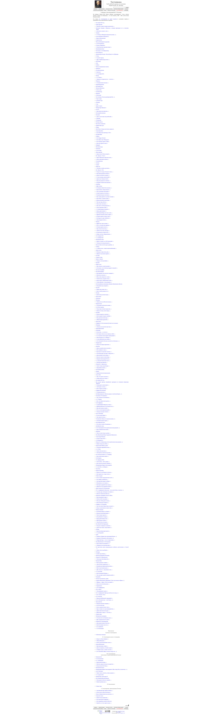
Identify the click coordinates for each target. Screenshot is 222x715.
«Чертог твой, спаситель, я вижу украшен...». (105, 673)
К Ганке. (98, 255)
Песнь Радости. (99, 52)
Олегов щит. (98, 95)
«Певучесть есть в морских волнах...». (104, 486)
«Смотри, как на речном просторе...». (104, 326)
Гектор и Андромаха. (100, 45)
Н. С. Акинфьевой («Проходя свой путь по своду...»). (107, 592)
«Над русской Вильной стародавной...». (104, 598)
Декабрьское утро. (100, 426)
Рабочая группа (109, 707)
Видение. (98, 93)
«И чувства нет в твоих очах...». (103, 232)
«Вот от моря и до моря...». (102, 388)
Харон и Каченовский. (101, 38)
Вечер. (97, 75)
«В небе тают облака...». (101, 553)
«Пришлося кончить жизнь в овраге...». (104, 214)
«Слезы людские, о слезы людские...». (104, 282)
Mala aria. (98, 166)
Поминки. (98, 325)
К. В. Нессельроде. (100, 307)
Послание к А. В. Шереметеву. (102, 50)
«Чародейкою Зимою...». (101, 367)
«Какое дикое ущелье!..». (101, 211)
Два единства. (99, 601)
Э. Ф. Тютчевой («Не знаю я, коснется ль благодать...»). (107, 341)
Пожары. (98, 552)
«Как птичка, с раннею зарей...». (103, 198)
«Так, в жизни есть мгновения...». (103, 397)
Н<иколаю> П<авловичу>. (101, 395)
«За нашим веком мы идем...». (102, 82)
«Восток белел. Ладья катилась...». (103, 189)
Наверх (126, 705)
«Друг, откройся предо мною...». (103, 59)
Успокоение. (98, 120)
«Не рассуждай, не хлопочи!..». (102, 314)
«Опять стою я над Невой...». (102, 550)
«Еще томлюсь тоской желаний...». (103, 266)
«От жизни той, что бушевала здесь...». (104, 617)
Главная (95, 707)
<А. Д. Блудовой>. (100, 532)
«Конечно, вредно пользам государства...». (105, 664)
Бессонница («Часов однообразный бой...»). (105, 97)
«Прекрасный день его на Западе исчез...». (105, 406)
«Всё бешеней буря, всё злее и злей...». (104, 212)
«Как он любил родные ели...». (102, 291)
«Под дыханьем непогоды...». (102, 317)
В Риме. (97, 529)
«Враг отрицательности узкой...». (103, 619)
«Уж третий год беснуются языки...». (104, 305)
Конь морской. (99, 152)
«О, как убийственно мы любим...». (103, 339)
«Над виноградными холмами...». (103, 173)
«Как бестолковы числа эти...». (102, 624)
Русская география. (100, 269)
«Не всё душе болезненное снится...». (104, 642)
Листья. (97, 162)
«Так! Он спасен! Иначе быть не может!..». (105, 506)
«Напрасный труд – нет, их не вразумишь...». (105, 540)
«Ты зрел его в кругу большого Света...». (104, 171)
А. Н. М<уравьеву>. (100, 43)
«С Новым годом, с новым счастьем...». (104, 649)
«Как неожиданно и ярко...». (102, 497)
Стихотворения (119, 10)
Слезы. (97, 56)
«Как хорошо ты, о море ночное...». (103, 474)
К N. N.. (97, 109)
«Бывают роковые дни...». (101, 681)
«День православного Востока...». (103, 623)
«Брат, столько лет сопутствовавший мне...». (105, 608)
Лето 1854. (98, 374)
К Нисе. (97, 64)
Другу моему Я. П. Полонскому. (103, 488)
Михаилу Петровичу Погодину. (102, 555)
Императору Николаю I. (101, 107)
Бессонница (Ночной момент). (102, 678)
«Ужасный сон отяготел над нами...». (104, 452)
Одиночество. (99, 40)
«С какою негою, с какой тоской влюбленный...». (106, 248)
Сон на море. (99, 150)
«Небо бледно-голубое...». (101, 520)
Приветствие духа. (100, 125)
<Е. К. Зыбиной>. (99, 626)
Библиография (102, 707)
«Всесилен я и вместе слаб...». (102, 31)
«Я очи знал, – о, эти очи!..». (102, 332)
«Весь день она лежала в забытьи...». (104, 463)
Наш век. (98, 346)
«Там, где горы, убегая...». (101, 202)
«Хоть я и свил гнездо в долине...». (103, 433)
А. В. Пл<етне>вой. (100, 605)
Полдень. (98, 102)
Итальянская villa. (100, 239)
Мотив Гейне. (99, 560)
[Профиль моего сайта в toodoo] (105, 713)
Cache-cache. (99, 89)
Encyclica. (98, 468)
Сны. (97, 104)
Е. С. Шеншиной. (99, 660)
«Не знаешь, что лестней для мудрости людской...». (107, 268)
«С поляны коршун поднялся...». (103, 209)
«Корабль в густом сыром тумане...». (104, 703)
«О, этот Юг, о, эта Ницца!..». (102, 467)
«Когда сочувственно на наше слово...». (104, 508)
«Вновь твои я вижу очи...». (102, 289)
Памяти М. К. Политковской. (102, 621)
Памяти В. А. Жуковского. (101, 364)
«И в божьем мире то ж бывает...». (103, 511)
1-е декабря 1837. (100, 237)
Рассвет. (98, 287)
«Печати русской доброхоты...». (103, 559)
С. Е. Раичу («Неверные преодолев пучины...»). (106, 34)
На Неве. (98, 312)
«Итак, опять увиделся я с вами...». (103, 276)
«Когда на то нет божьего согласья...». (104, 472)
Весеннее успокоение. (101, 123)
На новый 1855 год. (100, 380)
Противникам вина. (100, 48)
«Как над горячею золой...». (102, 143)
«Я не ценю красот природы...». (102, 699)
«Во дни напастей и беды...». (102, 665)
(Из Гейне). (98, 61)
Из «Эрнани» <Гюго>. (101, 155)
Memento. (98, 431)
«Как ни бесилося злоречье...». (102, 502)
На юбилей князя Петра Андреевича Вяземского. (106, 434)
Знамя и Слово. (99, 257)
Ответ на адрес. (99, 475)
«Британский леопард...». (101, 662)
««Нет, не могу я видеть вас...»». (103, 564)
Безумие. (98, 114)
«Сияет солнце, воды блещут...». (103, 366)
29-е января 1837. (100, 235)
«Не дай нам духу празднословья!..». (104, 47)
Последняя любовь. (100, 369)
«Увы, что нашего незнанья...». (102, 376)
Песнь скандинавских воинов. (102, 66)
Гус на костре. (99, 596)
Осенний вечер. (99, 161)
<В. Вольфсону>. (99, 440)
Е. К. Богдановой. (99, 658)
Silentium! (98, 148)
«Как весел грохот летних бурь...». (103, 357)
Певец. (97, 127)
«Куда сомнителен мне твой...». (102, 429)
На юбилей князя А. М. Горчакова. (103, 541)
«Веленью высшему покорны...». (103, 603)
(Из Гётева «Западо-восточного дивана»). (105, 129)
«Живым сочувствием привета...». (103, 253)
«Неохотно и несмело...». (101, 275)
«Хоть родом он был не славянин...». (104, 680)
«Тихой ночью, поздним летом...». (103, 278)
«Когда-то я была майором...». (102, 639)
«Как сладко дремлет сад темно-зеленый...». (105, 196)
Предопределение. (100, 328)
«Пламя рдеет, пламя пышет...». (102, 385)
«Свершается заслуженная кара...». (103, 545)
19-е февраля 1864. (100, 459)
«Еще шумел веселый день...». (102, 111)
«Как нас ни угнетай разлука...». (103, 584)
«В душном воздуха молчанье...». (103, 195)
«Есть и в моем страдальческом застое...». (105, 477)
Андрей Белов (120, 711)
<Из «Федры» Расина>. (101, 138)
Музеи (105, 10)
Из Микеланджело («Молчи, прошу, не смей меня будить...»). (109, 394)
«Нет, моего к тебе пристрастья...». (103, 205)
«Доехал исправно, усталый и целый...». (104, 647)
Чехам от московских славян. (102, 578)
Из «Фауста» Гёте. (100, 170)
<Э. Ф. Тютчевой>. (100, 628)
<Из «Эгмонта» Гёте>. (101, 594)
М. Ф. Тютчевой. (99, 413)
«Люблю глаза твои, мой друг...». (103, 230)
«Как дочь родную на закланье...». (103, 180)
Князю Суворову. (99, 509)
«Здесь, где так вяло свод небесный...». (104, 116)
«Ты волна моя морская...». (102, 362)
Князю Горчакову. (100, 470)
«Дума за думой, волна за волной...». (104, 348)
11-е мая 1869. (99, 571)
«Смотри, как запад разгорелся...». (103, 243)
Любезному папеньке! (101, 634)
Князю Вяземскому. (100, 644)
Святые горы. (99, 686)
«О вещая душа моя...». (101, 392)
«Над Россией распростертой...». (103, 531)
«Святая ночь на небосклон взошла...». (104, 301)
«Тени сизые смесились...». (102, 203)
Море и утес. (99, 264)
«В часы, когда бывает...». (101, 415)
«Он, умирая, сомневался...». (102, 479)
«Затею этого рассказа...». (101, 451)
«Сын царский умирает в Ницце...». (103, 481)
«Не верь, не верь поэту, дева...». (103, 252)
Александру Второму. (100, 436)
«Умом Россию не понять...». (102, 522)
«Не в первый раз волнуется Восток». (104, 701)
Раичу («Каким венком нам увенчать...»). (104, 694)
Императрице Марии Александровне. (104, 465)
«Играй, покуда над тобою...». (102, 443)
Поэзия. (97, 292)
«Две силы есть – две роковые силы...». (104, 569)
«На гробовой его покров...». (102, 516)
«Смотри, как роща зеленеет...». (102, 411)
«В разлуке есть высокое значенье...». (104, 351)
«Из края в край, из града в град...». (103, 216)
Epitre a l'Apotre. (99, 259)
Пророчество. (99, 303)
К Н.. (97, 63)
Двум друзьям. (99, 24)
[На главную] (98, 7)
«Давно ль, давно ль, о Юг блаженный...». (105, 241)
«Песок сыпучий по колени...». (102, 159)
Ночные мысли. (99, 121)
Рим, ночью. (98, 296)
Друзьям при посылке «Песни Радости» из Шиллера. (107, 54)
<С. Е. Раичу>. (99, 77)
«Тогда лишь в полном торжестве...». (104, 309)
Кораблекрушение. (100, 84)
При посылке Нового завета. (102, 445)
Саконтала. (98, 72)
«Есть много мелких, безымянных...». (104, 424)
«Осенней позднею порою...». (102, 420)
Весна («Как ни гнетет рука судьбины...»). (105, 244)
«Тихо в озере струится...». (101, 515)
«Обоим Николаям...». (100, 640)
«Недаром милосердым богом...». (103, 358)
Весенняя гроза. (99, 86)
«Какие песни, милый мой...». (102, 697)
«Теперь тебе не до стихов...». (102, 378)
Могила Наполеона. (100, 88)
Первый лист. (99, 342)
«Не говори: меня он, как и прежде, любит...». (105, 333)
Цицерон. (98, 145)
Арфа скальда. (99, 186)
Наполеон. (98, 298)
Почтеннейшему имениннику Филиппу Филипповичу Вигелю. (109, 284)
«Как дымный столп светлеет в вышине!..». (105, 273)
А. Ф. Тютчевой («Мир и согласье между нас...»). (106, 651)
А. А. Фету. (98, 449)
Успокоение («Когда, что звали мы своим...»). (105, 418)
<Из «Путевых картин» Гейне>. (102, 141)
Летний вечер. (99, 91)
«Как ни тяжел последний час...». (103, 543)
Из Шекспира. (99, 134)
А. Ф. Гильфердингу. (100, 587)
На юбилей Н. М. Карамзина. (102, 523)
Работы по (111, 10)
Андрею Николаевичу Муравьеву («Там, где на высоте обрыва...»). (110, 580)
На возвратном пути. (100, 422)
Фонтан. (98, 221)
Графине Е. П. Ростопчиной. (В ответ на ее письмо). (107, 323)
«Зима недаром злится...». (101, 219)
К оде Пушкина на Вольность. (102, 36)
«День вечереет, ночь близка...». (103, 355)
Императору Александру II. (102, 676)
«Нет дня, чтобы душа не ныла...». (103, 500)
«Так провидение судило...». (102, 591)
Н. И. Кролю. (99, 458)
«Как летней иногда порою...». (102, 456)
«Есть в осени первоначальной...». (103, 410)
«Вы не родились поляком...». (102, 562)
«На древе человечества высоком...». (104, 182)
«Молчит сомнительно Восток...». (103, 493)
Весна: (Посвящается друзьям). (102, 41)
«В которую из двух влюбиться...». (103, 218)
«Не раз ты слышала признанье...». (103, 344)
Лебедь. (97, 246)
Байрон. (97, 136)
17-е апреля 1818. (100, 674)
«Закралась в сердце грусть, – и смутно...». (105, 79)
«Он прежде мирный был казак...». (103, 447)
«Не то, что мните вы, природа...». (103, 225)
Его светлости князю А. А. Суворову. (104, 454)
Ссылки (126, 707)
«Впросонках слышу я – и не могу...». (104, 612)
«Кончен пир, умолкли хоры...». (102, 294)
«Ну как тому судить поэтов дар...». (103, 692)
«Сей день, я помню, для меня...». (103, 168)
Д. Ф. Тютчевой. (99, 671)
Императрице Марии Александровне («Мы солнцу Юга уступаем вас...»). (111, 669)
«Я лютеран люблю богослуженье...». (104, 187)
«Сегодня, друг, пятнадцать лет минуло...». (105, 491)
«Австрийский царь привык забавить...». (104, 690)
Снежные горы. (99, 100)
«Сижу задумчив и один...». (102, 207)
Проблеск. (98, 68)
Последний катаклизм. (101, 113)
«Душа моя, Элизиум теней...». (102, 178)
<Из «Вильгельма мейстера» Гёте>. (103, 132)
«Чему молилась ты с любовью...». (103, 337)
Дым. (97, 534)
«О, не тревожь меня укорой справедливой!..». (106, 335)
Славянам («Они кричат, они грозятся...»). (105, 538)
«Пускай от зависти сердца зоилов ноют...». (105, 26)
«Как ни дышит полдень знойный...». (104, 316)
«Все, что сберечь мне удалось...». (103, 401)
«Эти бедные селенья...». (101, 386)
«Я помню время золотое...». (102, 227)
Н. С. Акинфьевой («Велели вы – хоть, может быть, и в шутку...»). (110, 490)
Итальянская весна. (100, 667)
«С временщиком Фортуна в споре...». (104, 404)
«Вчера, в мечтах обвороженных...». (104, 234)
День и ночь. (99, 250)
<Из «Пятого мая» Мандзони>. (102, 139)
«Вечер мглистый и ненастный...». (103, 200)
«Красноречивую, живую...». (102, 646)
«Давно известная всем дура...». (103, 610)
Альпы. (97, 164)
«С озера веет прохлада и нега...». (103, 360)
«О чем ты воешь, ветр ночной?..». (103, 177)
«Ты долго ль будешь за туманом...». (103, 525)
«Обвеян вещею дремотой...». (102, 319)
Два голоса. (98, 321)
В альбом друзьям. (100, 70)
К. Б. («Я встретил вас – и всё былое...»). (104, 600)
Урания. (97, 32)
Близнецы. (98, 330)
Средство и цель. (99, 695)
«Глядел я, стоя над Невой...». (102, 260)
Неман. (97, 371)
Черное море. (99, 614)
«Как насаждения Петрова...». (102, 573)
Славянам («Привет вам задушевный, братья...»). (106, 536)
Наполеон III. (99, 656)
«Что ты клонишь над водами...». (103, 191)
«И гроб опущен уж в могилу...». (103, 193)
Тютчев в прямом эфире (118, 707)
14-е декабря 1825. (100, 73)
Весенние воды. (99, 146)
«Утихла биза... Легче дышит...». (103, 461)
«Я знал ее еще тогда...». (101, 438)
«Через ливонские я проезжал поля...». (104, 157)
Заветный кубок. (99, 130)
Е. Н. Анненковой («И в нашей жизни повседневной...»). (108, 427)
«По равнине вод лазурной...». (102, 285)
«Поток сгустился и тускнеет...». (103, 175)
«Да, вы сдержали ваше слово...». (103, 607)
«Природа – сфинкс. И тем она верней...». (105, 582)
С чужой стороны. (100, 57)
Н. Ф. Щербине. (99, 402)
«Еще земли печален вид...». (102, 228)
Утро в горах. (99, 98)
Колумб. (98, 262)
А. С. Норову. (99, 399)
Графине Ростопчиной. (101, 390)
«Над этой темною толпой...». (102, 408)
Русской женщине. (100, 271)
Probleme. (98, 184)
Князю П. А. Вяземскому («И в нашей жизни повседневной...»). (109, 442)
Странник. (98, 118)
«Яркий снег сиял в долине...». (102, 223)
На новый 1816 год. (100, 22)
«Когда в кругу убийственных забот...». (104, 280)
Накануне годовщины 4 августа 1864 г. (104, 495)
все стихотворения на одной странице (108, 19)
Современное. (99, 585)
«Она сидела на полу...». (101, 417)
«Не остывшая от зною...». (101, 349)
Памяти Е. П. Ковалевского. (102, 557)
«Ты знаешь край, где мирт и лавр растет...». (105, 353)
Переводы (126, 10)
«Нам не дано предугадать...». (102, 568)
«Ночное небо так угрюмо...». (102, 499)
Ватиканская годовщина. (101, 616)
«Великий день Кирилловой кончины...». (104, 566)
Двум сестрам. (99, 105)
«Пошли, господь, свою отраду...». (103, 310)
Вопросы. (98, 81)
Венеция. (98, 300)
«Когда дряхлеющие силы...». (102, 518)
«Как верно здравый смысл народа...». (104, 484)
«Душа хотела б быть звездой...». (103, 154)
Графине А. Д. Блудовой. (101, 504)
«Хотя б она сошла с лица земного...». (104, 527)
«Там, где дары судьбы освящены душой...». (105, 575)
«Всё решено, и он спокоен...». (102, 483)
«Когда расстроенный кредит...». (103, 513)
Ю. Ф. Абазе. (99, 589)
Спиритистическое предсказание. (103, 373)
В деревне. (98, 576)
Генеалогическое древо (98, 10)
